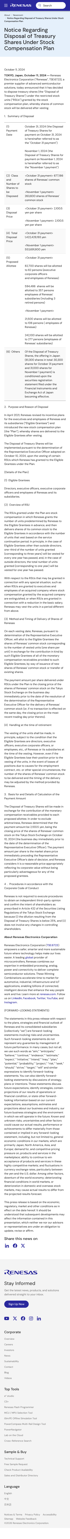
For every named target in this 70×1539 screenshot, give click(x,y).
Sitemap (8, 1518)
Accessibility (50, 1514)
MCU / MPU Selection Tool (18, 1412)
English (8, 1493)
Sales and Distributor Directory (21, 1475)
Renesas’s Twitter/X (15, 1318)
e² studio (9, 1395)
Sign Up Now (16, 1304)
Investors (9, 1350)
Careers (8, 1344)
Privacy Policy (32, 1514)
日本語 (7, 1504)
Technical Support (14, 1458)
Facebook (23, 1318)
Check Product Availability (18, 1469)
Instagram (31, 1318)
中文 (6, 1498)
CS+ (6, 1401)
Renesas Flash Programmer (19, 1407)
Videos (8, 1378)
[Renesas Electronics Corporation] (20, 5)
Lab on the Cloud (13, 1435)
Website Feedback (26, 1518)
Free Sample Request (16, 1464)
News (7, 1355)
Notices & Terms (13, 1514)
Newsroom (18, 15)
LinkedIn (39, 1318)
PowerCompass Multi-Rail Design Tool (25, 1423)
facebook (15, 1246)
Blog (6, 1372)
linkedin (7, 1246)
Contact (8, 1366)
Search (51, 5)
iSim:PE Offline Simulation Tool (20, 1418)
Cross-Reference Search (17, 1440)
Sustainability (11, 1361)
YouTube (6, 1318)
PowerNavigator (13, 1429)
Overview (9, 1338)
